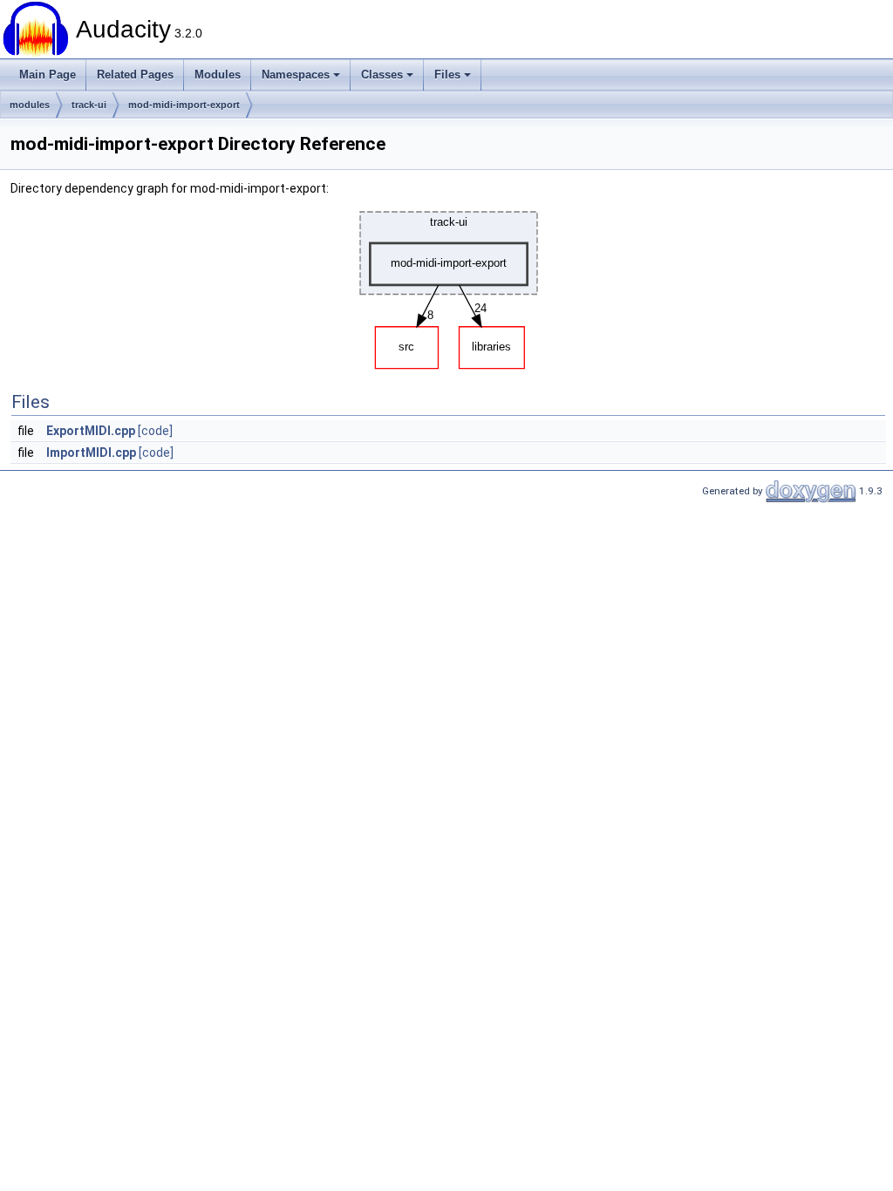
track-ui (89, 104)
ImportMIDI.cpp (91, 452)
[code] (155, 431)
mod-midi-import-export (184, 104)
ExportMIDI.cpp (90, 431)
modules (30, 104)
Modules (217, 74)
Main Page (47, 74)
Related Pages (135, 74)
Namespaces (296, 74)
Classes (382, 74)
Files (447, 74)
